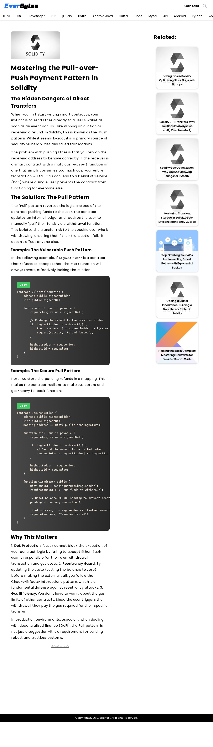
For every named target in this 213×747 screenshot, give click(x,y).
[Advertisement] (62, 677)
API (165, 16)
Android (180, 16)
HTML (7, 16)
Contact (191, 6)
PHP (53, 16)
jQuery (67, 16)
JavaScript (37, 16)
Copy (23, 285)
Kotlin (82, 16)
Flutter (123, 16)
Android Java (103, 16)
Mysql (153, 16)
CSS (19, 16)
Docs (138, 16)
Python (197, 16)
